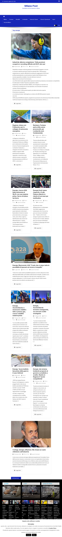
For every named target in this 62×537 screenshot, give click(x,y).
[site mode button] (55, 25)
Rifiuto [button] (34, 535)
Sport (53, 19)
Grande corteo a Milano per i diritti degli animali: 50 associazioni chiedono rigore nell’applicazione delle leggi (57, 513)
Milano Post (31, 5)
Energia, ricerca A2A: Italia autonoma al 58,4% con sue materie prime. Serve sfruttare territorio (20, 194)
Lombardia (24, 19)
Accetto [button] (28, 535)
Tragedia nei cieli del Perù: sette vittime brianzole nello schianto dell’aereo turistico (30, 488)
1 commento (40, 202)
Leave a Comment (35, 66)
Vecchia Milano (7, 22)
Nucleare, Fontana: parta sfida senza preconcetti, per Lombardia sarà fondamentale (39, 129)
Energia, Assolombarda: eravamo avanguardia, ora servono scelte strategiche (41, 309)
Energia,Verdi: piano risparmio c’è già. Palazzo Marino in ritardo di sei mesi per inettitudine (40, 194)
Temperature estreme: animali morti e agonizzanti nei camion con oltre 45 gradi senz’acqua (50, 488)
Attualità (18, 19)
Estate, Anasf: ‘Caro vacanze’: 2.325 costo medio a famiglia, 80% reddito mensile (5, 513)
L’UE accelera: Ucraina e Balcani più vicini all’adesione (31, 509)
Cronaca (11, 19)
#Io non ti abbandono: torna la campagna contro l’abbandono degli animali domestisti (44, 512)
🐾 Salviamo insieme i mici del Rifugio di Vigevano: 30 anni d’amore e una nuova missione (50, 513)
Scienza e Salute (34, 19)
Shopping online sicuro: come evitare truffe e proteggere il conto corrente (11, 489)
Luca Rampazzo (7, 496)
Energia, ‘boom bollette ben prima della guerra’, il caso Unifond (21, 371)
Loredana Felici (17, 518)
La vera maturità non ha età (17, 507)
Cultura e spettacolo (45, 19)
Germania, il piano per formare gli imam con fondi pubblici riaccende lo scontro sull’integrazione (37, 512)
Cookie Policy (52, 528)
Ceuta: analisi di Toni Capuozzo (24, 508)
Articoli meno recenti (17, 478)
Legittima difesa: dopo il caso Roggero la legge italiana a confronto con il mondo (11, 513)
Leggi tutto (18, 103)
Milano (5, 19)
